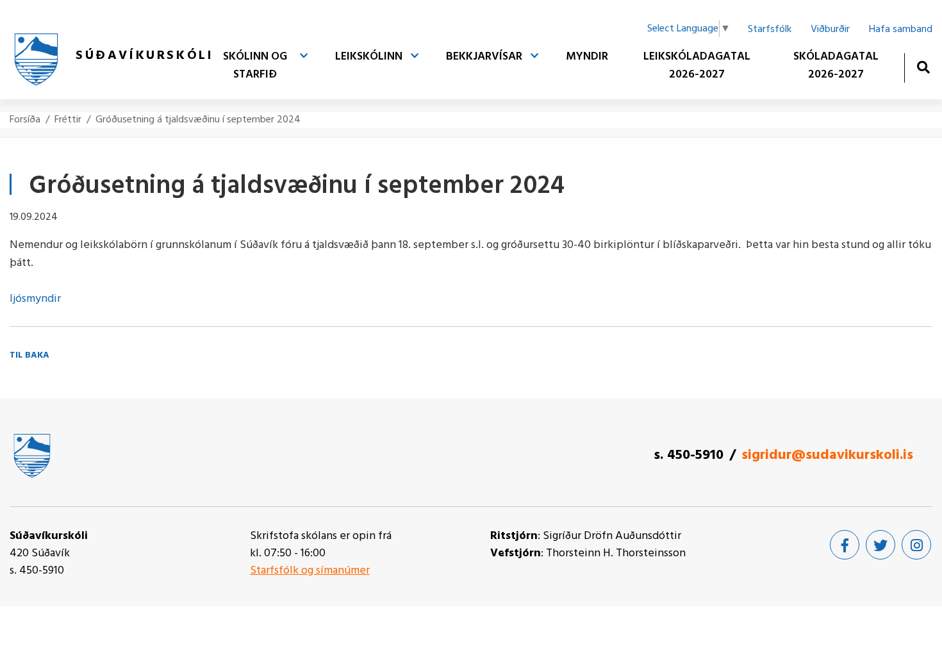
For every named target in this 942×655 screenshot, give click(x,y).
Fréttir (67, 120)
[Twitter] (880, 545)
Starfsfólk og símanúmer (310, 570)
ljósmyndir (35, 299)
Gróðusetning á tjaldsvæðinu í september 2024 (198, 120)
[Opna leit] (923, 67)
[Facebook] (844, 545)
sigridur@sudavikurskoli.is (827, 455)
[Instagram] (916, 545)
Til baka (29, 355)
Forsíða (25, 120)
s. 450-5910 (688, 455)
